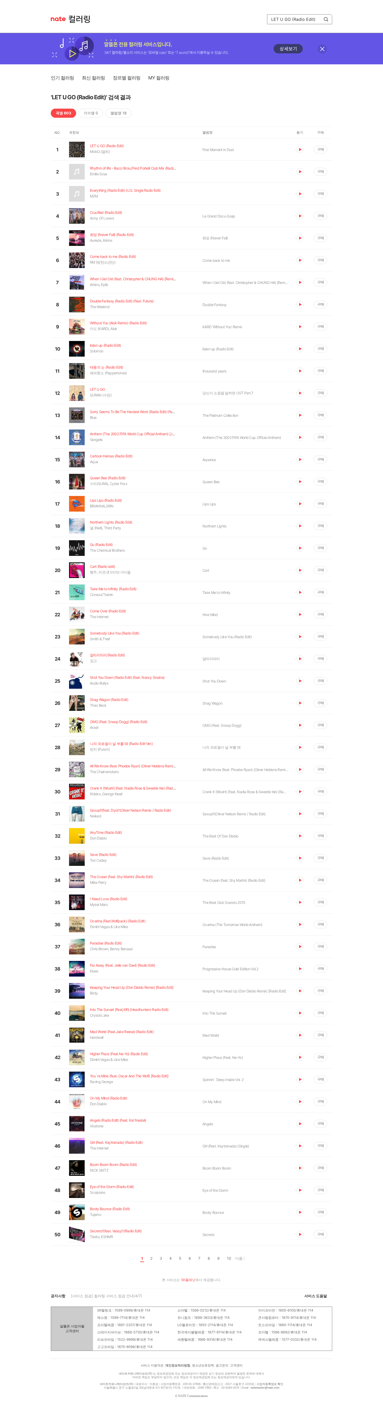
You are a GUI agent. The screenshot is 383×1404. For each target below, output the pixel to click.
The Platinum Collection (220, 415)
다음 (239, 1258)
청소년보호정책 (203, 1365)
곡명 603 (63, 113)
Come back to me (216, 260)
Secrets (208, 1234)
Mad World (210, 1035)
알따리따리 (211, 658)
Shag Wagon (212, 703)
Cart (205, 570)
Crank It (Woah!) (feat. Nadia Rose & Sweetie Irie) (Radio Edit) (245, 792)
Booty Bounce (213, 1212)
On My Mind (211, 1101)
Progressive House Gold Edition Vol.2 (230, 969)
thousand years (214, 371)
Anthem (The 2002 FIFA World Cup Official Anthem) (241, 437)
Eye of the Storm (215, 1190)
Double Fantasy (214, 304)
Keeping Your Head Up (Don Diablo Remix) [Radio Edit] (244, 991)
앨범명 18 (118, 113)
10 (229, 1258)
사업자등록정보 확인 (270, 1384)
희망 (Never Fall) (215, 238)
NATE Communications (193, 1396)
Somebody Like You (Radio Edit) (227, 637)
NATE (58, 19)
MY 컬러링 (158, 77)
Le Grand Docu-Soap (218, 216)
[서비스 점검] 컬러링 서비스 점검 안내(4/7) (106, 1296)
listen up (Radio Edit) (218, 349)
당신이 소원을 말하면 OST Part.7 (227, 393)
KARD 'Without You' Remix (222, 327)
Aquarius (209, 459)
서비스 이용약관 (152, 1365)
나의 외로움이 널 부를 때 (221, 747)
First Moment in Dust (218, 149)
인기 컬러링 (62, 77)
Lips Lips (209, 504)
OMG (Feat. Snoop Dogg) (222, 725)
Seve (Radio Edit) (215, 858)
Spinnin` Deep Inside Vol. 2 (222, 1079)
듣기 (300, 149)
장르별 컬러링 (126, 77)
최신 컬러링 (93, 77)
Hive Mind (210, 614)
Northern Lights (214, 526)
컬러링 (82, 19)
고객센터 (236, 1365)
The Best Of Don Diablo (220, 836)
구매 (320, 149)
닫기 (322, 49)
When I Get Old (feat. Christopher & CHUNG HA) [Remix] (245, 282)
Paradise (209, 947)
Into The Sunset (214, 1013)
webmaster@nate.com (265, 1387)
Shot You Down (214, 681)
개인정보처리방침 (177, 1365)
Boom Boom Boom (216, 1168)
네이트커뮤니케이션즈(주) (135, 1373)
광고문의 (222, 1365)
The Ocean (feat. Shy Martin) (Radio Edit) (233, 880)
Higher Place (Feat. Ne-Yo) (222, 1057)
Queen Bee (211, 482)
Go (204, 548)
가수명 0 (91, 113)
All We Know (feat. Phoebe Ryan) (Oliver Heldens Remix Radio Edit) (245, 769)
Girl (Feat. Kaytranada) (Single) (225, 1146)
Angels (207, 1124)
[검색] (326, 19)
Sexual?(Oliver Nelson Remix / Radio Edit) (233, 814)
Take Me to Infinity (216, 592)
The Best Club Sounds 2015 (223, 902)
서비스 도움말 (315, 1296)
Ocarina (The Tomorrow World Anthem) (232, 924)
